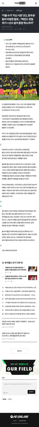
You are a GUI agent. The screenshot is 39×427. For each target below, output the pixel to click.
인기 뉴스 (19, 10)
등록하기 (31, 392)
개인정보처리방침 (22, 420)
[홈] (2, 10)
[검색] (3, 3)
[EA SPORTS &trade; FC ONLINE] (19, 416)
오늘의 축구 (9, 10)
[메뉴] (35, 3)
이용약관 (15, 420)
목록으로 (19, 351)
